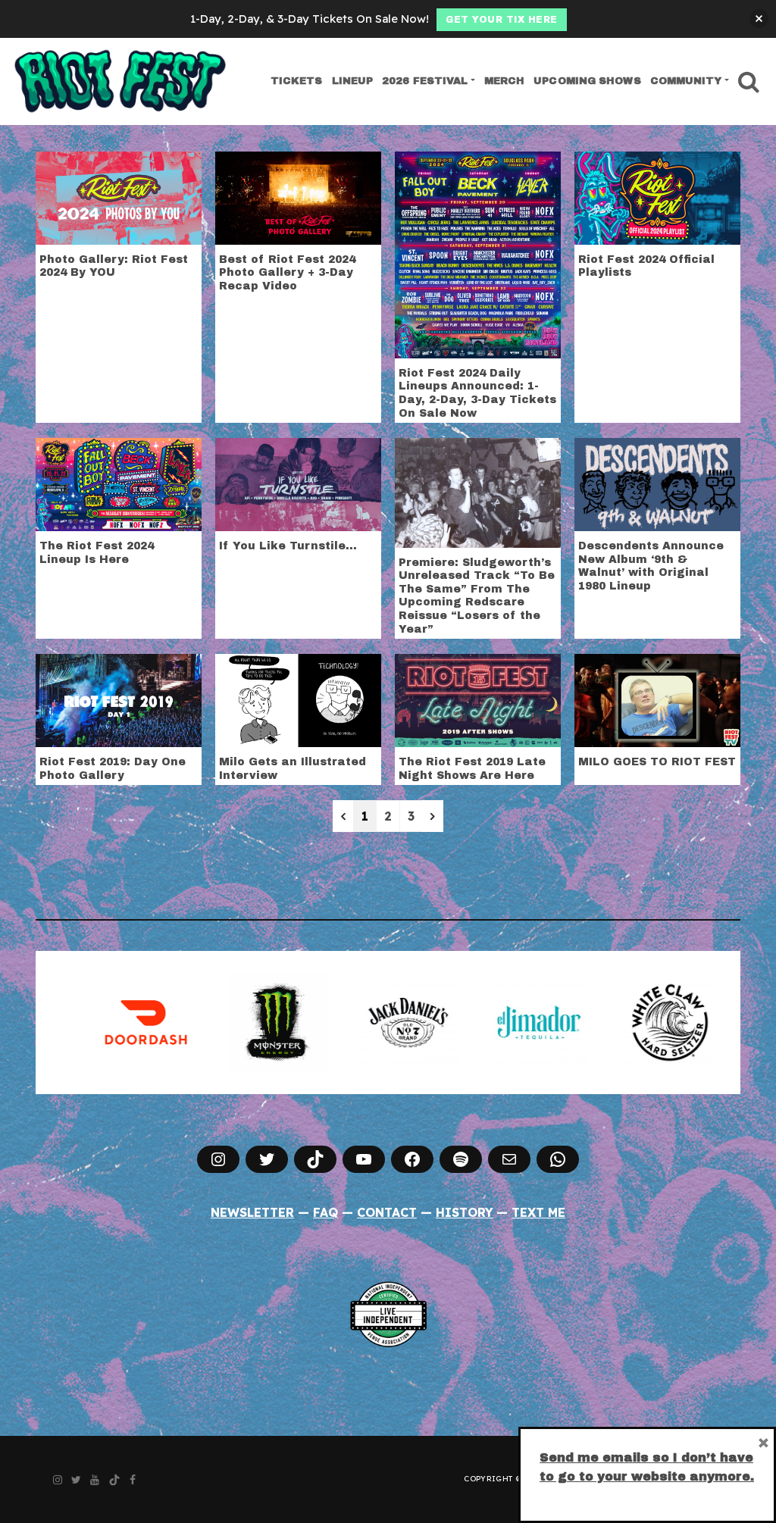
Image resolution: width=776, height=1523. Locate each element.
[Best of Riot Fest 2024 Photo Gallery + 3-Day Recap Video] (298, 196)
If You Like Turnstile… (288, 546)
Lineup (353, 81)
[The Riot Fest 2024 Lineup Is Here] (119, 483)
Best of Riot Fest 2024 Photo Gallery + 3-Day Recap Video (287, 273)
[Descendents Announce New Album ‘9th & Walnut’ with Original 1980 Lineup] (657, 483)
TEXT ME (538, 1212)
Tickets (297, 81)
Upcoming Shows (587, 81)
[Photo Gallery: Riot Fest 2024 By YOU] (119, 196)
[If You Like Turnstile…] (298, 483)
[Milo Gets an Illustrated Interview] (298, 699)
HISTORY (464, 1212)
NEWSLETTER (252, 1212)
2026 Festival (425, 81)
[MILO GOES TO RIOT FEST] (657, 699)
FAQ (325, 1212)
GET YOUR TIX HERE (502, 19)
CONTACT (387, 1212)
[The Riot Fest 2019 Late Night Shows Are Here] (478, 699)
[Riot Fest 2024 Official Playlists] (657, 196)
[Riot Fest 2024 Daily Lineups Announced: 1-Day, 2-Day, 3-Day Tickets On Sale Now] (478, 253)
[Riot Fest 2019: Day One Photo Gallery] (119, 699)
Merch (504, 81)
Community (686, 81)
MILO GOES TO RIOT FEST (657, 762)
